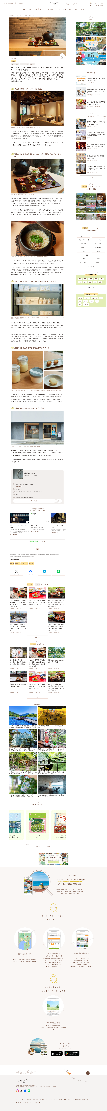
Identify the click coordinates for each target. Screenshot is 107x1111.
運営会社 (56, 1099)
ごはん (12, 64)
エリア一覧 (18, 1102)
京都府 (12, 15)
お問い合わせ (36, 1099)
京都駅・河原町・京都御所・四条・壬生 (25, 15)
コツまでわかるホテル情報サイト (80, 1099)
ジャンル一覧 (25, 1102)
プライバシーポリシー (21, 1099)
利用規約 (29, 1099)
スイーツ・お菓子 (24, 64)
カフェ (17, 64)
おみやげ (32, 64)
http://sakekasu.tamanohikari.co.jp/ (24, 497)
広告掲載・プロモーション (46, 1099)
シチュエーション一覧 (35, 1102)
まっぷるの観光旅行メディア (65, 1099)
